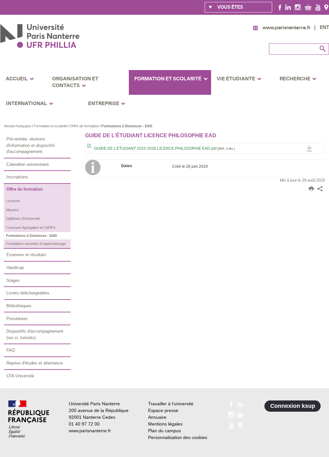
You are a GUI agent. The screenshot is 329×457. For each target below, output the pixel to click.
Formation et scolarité (51, 126)
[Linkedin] (288, 7)
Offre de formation (85, 126)
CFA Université (20, 375)
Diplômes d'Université (23, 218)
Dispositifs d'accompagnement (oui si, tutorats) (34, 334)
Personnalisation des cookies (177, 437)
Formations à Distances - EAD (127, 126)
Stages (13, 280)
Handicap (15, 267)
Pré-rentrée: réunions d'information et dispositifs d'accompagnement (30, 145)
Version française (18, 126)
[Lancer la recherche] (322, 49)
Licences (13, 201)
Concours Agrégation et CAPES (30, 227)
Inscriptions (17, 177)
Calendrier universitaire (27, 164)
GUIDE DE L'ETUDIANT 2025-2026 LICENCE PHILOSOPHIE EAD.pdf (164, 148)
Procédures (17, 318)
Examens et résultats (26, 254)
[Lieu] (326, 7)
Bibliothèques (18, 305)
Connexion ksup (292, 406)
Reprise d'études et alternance (34, 363)
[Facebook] (280, 7)
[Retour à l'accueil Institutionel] (28, 418)
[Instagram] (298, 7)
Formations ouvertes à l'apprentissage (36, 244)
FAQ (10, 350)
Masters (12, 210)
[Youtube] (318, 7)
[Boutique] (308, 7)
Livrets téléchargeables (27, 293)
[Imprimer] (311, 189)
